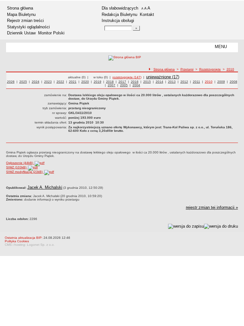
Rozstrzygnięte (210, 69)
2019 (97, 81)
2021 (73, 81)
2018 (110, 81)
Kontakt (147, 14)
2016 (135, 81)
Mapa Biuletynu (21, 14)
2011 (196, 81)
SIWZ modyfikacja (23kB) (25, 172)
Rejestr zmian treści (25, 20)
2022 (60, 81)
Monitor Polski (51, 33)
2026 (11, 81)
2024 (35, 81)
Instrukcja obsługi (118, 20)
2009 (221, 81)
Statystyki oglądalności (28, 27)
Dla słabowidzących (120, 8)
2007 (111, 85)
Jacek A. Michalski (44, 187)
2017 (122, 81)
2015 (147, 81)
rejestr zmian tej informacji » (212, 207)
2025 (23, 81)
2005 (124, 85)
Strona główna (20, 8)
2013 (172, 81)
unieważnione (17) (162, 76)
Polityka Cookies (17, 241)
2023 (48, 81)
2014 (159, 81)
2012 (184, 81)
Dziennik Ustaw (21, 33)
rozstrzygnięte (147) (126, 77)
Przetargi (186, 69)
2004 (136, 85)
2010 (230, 69)
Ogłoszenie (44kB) (20, 163)
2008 (233, 81)
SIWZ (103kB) (16, 167)
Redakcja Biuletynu (119, 14)
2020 (85, 81)
